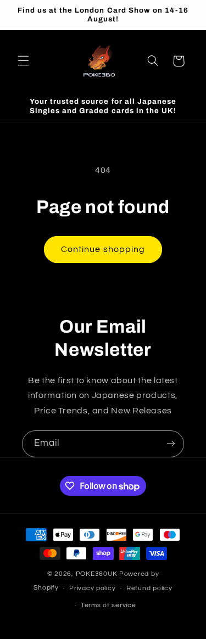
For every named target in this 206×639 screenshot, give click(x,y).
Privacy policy (92, 588)
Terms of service (108, 605)
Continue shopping (103, 249)
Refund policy (149, 588)
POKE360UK (97, 574)
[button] (23, 61)
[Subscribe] (170, 443)
